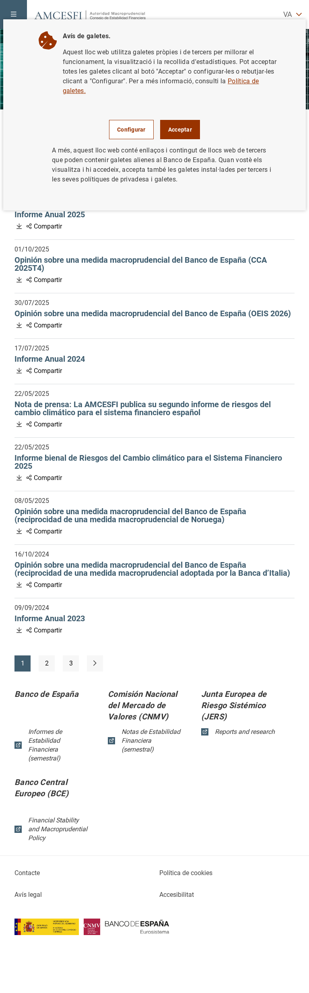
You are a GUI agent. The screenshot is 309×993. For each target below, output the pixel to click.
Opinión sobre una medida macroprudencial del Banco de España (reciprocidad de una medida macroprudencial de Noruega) (152, 515)
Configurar (131, 129)
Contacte (27, 873)
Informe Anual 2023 (83, 618)
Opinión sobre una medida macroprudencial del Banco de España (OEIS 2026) (154, 313)
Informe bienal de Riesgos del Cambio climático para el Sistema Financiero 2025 (148, 462)
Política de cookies (185, 873)
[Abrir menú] (13, 14)
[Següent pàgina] (95, 663)
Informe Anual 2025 (83, 214)
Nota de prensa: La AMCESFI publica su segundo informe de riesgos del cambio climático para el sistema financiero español (142, 408)
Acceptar (180, 129)
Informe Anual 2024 (83, 359)
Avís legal (28, 894)
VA (287, 14)
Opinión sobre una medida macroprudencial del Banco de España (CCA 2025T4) (140, 264)
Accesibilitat (176, 894)
